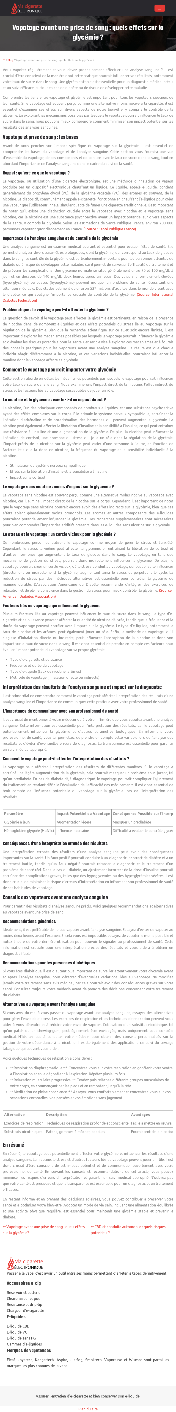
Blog (10, 60)
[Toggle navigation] (159, 8)
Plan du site (88, 1409)
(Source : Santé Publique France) (109, 229)
